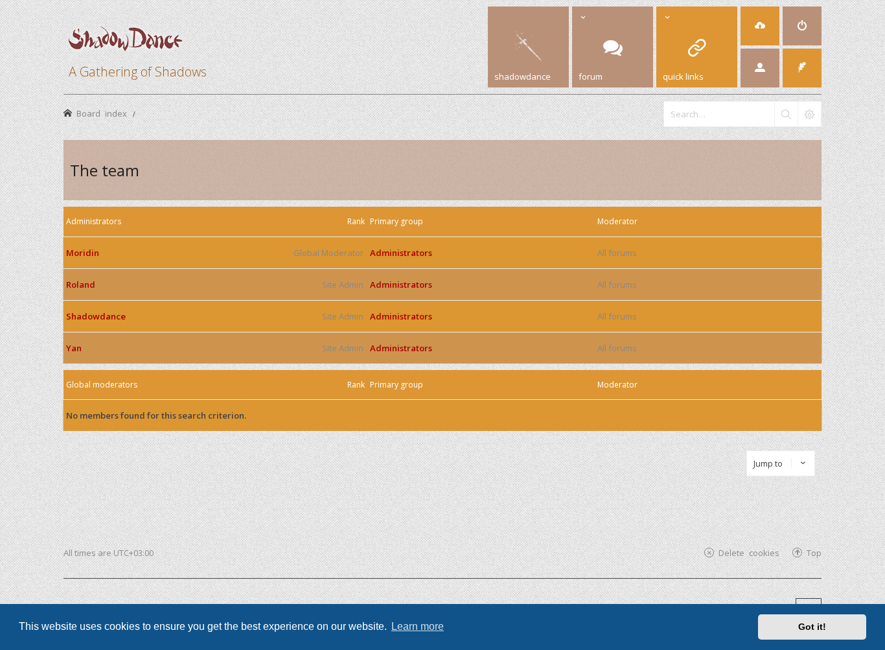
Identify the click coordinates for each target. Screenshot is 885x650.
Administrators (93, 221)
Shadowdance (96, 316)
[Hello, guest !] (760, 68)
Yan (74, 348)
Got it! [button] (812, 626)
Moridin (82, 253)
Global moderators (101, 384)
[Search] (786, 114)
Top (814, 552)
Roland (80, 284)
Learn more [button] (417, 626)
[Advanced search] (809, 114)
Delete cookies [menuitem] (748, 552)
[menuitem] (760, 25)
